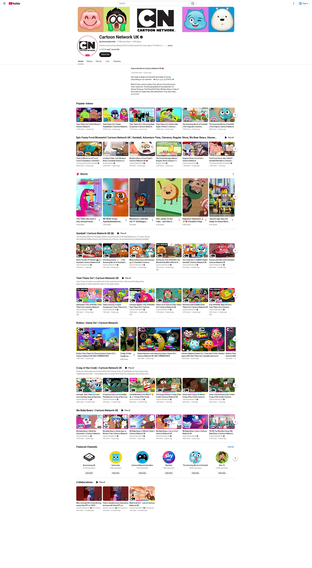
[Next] (235, 114)
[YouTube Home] (14, 3)
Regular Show (160, 163)
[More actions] (233, 174)
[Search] (193, 3)
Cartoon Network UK (136, 163)
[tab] (81, 61)
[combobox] (153, 3)
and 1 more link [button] (113, 49)
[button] (87, 46)
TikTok (103, 49)
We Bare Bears (108, 163)
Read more (135, 94)
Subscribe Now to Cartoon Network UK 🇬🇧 (147, 68)
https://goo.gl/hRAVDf (163, 79)
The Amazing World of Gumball (86, 163)
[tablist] (156, 61)
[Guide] (4, 3)
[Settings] (293, 3)
